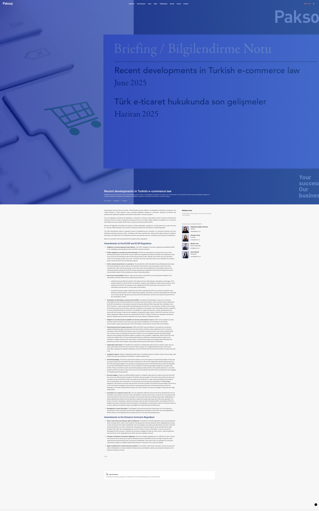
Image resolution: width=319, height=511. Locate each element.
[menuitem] (132, 3)
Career (179, 4)
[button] (314, 3)
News (155, 4)
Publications (163, 4)
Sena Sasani (195, 252)
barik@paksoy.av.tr (195, 248)
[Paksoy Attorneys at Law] (8, 3)
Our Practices (141, 4)
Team (149, 4)
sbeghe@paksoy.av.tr (196, 231)
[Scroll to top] (316, 504)
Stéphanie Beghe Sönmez (199, 227)
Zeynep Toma (195, 235)
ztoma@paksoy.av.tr (195, 239)
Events (172, 4)
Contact (185, 4)
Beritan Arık (194, 243)
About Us (131, 4)
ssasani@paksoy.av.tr (196, 256)
